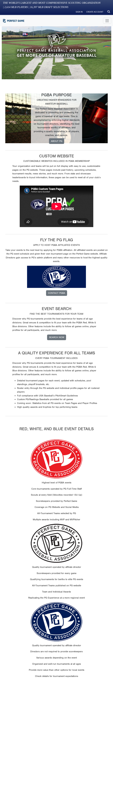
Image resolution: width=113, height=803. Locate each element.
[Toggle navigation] (107, 21)
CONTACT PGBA (56, 293)
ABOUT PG (56, 141)
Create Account (94, 11)
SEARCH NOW (56, 337)
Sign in (79, 11)
